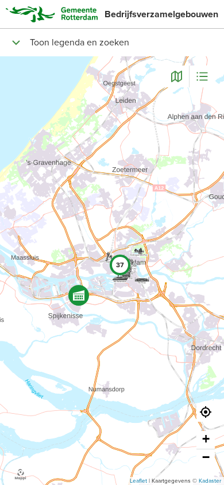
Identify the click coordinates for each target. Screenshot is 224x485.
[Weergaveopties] (176, 76)
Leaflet (138, 481)
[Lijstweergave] (202, 76)
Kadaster (210, 481)
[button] (78, 295)
